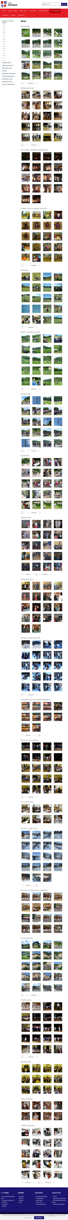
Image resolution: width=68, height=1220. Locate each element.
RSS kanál (4, 1202)
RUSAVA (12, 4)
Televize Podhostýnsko (41, 1196)
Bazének (21, 1198)
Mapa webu (5, 1204)
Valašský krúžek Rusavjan (59, 1198)
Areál (20, 1202)
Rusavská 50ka (39, 1198)
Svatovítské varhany (41, 1204)
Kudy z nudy (39, 1202)
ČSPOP (55, 1196)
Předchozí (28, 574)
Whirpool (21, 1196)
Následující (31, 83)
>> (36, 83)
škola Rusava (39, 1200)
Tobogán (21, 1200)
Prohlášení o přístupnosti (8, 1200)
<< (22, 574)
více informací (51, 1215)
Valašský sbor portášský (59, 1204)
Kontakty (4, 1206)
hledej (64, 4)
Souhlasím (39, 1217)
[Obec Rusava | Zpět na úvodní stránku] (4, 4)
